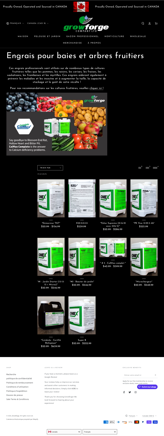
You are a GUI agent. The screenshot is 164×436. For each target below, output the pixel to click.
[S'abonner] (156, 375)
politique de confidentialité (19, 378)
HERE (73, 388)
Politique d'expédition (16, 391)
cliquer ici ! (96, 88)
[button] (143, 23)
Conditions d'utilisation (17, 386)
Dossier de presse (14, 395)
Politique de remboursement (19, 382)
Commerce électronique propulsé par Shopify (22, 419)
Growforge (15, 416)
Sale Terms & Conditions (17, 399)
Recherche (11, 374)
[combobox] (64, 431)
